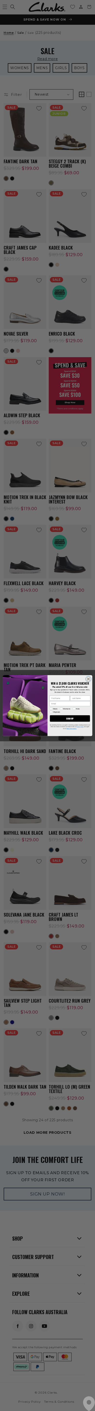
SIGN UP (69, 718)
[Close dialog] (88, 679)
